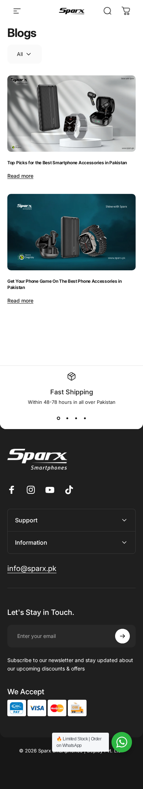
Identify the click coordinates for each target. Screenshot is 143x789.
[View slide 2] (67, 418)
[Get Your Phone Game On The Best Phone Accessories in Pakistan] (71, 232)
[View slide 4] (84, 418)
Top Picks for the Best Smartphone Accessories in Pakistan (67, 162)
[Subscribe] (122, 636)
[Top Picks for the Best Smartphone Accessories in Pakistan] (71, 113)
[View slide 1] (58, 418)
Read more (20, 176)
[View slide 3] (76, 418)
